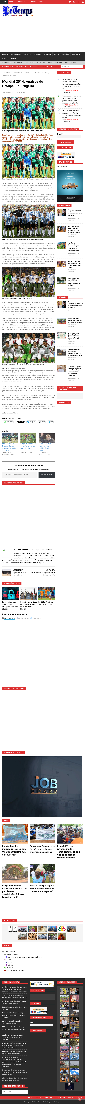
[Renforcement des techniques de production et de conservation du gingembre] (32, 936)
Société (65, 54)
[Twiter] (70, 2)
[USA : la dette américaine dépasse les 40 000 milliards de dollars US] (64, 1064)
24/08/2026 (72, 341)
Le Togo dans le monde (70, 110)
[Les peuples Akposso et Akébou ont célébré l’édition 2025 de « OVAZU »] (42, 929)
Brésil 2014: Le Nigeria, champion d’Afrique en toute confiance (9, 447)
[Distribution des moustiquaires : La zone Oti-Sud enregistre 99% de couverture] (15, 834)
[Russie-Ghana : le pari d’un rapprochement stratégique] (74, 1079)
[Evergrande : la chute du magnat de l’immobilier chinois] (64, 1071)
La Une (4, 2)
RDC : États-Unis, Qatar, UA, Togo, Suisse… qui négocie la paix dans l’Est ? (75, 336)
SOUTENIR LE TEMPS (61, 63)
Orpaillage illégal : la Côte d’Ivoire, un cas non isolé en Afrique (75, 320)
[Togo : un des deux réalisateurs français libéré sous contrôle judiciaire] (61, 212)
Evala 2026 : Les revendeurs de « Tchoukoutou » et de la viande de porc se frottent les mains (68, 852)
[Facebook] (79, 2)
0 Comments (21, 92)
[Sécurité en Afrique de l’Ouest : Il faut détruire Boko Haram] (28, 593)
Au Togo (27, 54)
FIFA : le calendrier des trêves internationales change (12, 1022)
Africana (62, 297)
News (11, 2)
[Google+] (74, 2)
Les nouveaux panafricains (71, 96)
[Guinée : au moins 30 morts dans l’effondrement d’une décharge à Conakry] (61, 352)
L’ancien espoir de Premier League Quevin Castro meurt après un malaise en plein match (14, 1072)
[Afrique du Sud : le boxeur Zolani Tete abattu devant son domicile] (74, 1020)
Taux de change (62, 167)
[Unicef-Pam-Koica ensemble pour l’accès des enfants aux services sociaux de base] (52, 929)
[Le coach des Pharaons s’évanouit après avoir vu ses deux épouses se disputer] (69, 1086)
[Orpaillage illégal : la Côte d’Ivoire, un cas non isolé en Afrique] (61, 321)
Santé (56, 54)
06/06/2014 (9, 92)
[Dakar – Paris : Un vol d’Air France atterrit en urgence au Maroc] (74, 1064)
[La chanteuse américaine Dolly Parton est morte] (74, 998)
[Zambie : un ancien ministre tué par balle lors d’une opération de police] (64, 1056)
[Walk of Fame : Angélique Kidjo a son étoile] (74, 1035)
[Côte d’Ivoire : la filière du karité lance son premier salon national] (64, 1035)
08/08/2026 (72, 288)
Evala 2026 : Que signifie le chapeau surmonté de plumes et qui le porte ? (42, 888)
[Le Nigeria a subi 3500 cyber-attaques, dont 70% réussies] (10, 593)
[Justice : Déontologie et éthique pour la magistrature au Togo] (12, 929)
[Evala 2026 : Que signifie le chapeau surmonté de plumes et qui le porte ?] (42, 873)
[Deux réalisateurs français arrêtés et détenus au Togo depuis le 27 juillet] (61, 229)
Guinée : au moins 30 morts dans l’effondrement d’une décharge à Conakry (75, 352)
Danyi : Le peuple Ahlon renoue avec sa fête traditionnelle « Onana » (75, 264)
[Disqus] (28, 651)
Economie (76, 54)
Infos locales (49, 1098)
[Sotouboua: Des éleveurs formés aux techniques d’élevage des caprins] (42, 834)
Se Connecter (6, 63)
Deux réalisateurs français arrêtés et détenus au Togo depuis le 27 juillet (74, 229)
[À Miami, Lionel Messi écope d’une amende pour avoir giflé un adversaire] (64, 1042)
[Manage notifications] (80, 1099)
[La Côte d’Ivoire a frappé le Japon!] (46, 593)
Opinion (47, 54)
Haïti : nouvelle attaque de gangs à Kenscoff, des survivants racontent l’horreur (13, 1015)
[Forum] (83, 2)
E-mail (60, 134)
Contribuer (29, 63)
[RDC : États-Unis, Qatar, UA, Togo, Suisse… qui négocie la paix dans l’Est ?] (61, 335)
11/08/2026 (72, 253)
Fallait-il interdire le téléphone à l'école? (69, 80)
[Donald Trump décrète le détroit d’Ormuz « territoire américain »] (74, 1071)
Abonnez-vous (47, 475)
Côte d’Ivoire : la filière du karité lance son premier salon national (14, 1079)
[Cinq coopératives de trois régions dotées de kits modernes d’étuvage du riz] (22, 936)
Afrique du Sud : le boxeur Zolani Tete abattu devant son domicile (14, 1052)
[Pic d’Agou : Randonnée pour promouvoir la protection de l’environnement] (61, 245)
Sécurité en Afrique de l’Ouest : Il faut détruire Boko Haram (28, 605)
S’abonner (18, 63)
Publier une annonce (44, 63)
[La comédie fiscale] (52, 936)
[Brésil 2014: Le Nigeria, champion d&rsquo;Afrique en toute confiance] (10, 438)
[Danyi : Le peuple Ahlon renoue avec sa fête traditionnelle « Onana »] (61, 264)
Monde (70, 1098)
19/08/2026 (72, 235)
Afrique (37, 54)
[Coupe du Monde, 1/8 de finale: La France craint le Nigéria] (28, 438)
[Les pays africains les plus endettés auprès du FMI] (74, 1056)
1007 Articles (47, 549)
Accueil (5, 54)
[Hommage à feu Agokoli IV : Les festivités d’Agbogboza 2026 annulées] (61, 280)
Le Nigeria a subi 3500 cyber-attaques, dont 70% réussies (10, 605)
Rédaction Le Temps (71, 90)
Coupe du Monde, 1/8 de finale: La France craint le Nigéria (28, 445)
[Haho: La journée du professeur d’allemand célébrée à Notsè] (42, 936)
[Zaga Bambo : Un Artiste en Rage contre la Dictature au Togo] (62, 936)
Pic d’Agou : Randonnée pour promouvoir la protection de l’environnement (73, 246)
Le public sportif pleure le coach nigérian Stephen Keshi (45, 447)
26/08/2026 (72, 218)
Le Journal (21, 2)
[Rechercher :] (72, 66)
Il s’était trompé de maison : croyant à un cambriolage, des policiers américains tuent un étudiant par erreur (14, 989)
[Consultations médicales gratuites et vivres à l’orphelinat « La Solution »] (22, 929)
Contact (33, 2)
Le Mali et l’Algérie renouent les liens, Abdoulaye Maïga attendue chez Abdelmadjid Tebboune (74, 370)
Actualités (16, 54)
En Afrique (61, 1098)
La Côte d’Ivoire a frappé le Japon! (45, 603)
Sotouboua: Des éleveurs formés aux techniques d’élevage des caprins (42, 849)
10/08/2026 (72, 270)
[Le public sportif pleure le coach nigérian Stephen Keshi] (47, 438)
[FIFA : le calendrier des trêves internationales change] (74, 1005)
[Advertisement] (42, 35)
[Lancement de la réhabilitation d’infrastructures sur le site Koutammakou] (71, 929)
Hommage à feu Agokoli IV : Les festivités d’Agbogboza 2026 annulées (74, 282)
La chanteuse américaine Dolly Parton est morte (14, 1008)
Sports (5, 58)
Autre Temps (64, 205)
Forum (41, 2)
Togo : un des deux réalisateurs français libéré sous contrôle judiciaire (75, 213)
